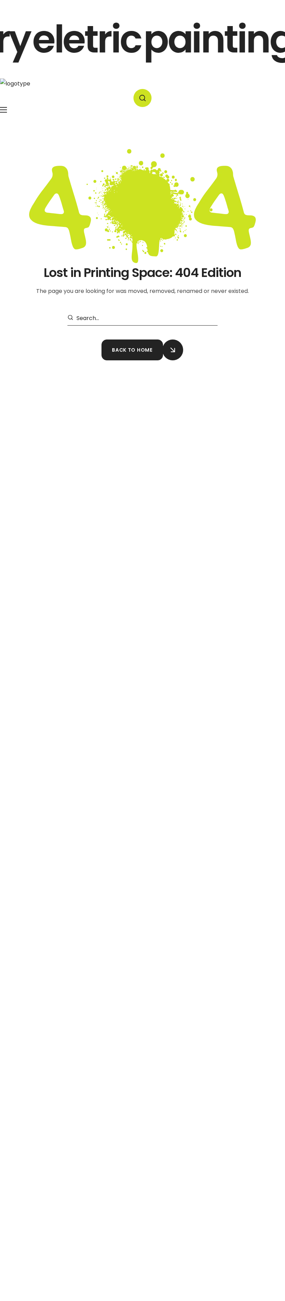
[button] (142, 98)
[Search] (71, 318)
